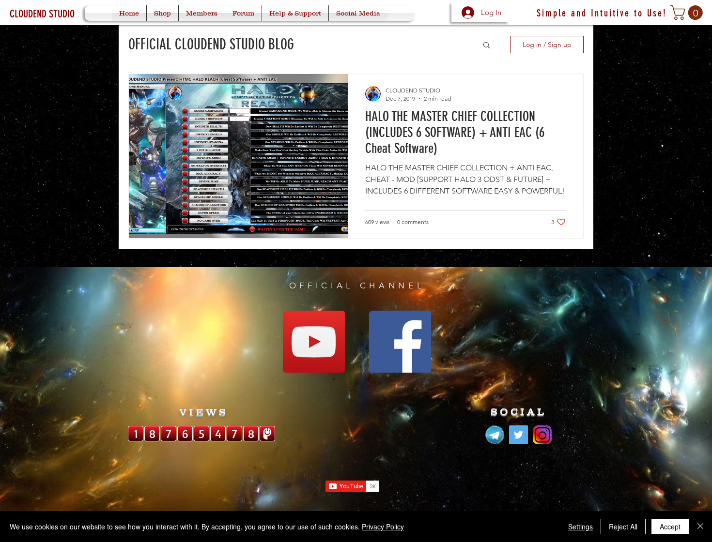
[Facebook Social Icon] (400, 342)
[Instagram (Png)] (542, 434)
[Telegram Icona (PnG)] (494, 434)
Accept (670, 526)
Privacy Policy (383, 526)
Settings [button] (580, 526)
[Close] (700, 526)
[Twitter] (518, 434)
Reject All (623, 526)
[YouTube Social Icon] (314, 342)
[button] (688, 12)
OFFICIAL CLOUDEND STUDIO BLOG (211, 44)
